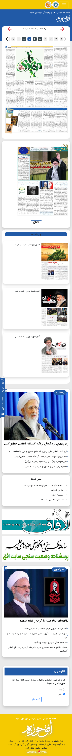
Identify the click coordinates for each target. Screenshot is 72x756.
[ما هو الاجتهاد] (43, 121)
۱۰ (13, 39)
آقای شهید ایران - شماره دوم (27, 291)
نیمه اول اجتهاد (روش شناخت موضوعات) (44, 485)
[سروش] (55, 4)
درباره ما (2, 390)
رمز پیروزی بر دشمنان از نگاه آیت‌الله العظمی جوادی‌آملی (36, 443)
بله (60, 689)
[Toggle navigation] (64, 4)
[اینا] (48, 4)
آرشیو (2, 381)
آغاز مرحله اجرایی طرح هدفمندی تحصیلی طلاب (45, 628)
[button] (7, 39)
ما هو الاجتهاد (57, 490)
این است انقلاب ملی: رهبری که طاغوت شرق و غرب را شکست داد (38, 451)
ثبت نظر (36, 699)
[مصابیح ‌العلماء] (24, 121)
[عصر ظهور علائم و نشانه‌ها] (36, 78)
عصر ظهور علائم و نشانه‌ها (52, 500)
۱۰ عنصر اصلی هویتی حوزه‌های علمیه (50, 642)
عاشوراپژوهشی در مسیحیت (27, 244)
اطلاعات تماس (2, 403)
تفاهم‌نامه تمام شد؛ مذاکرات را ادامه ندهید (44, 621)
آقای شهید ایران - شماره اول (27, 336)
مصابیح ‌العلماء (57, 495)
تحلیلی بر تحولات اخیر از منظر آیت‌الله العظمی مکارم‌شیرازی (40, 456)
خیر (60, 694)
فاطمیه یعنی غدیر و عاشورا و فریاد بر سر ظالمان (46, 466)
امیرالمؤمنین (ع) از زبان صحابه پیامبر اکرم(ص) (46, 461)
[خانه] (2, 414)
